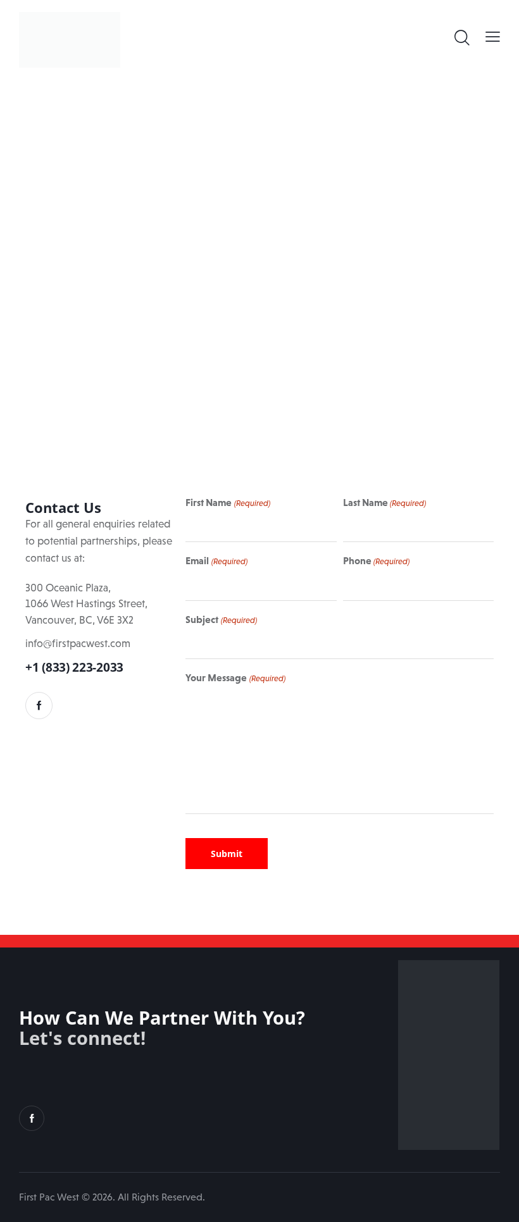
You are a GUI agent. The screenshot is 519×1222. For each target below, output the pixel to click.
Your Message (235, 677)
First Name (227, 502)
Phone (376, 560)
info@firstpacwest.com (77, 644)
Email (216, 560)
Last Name (384, 502)
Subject (220, 619)
